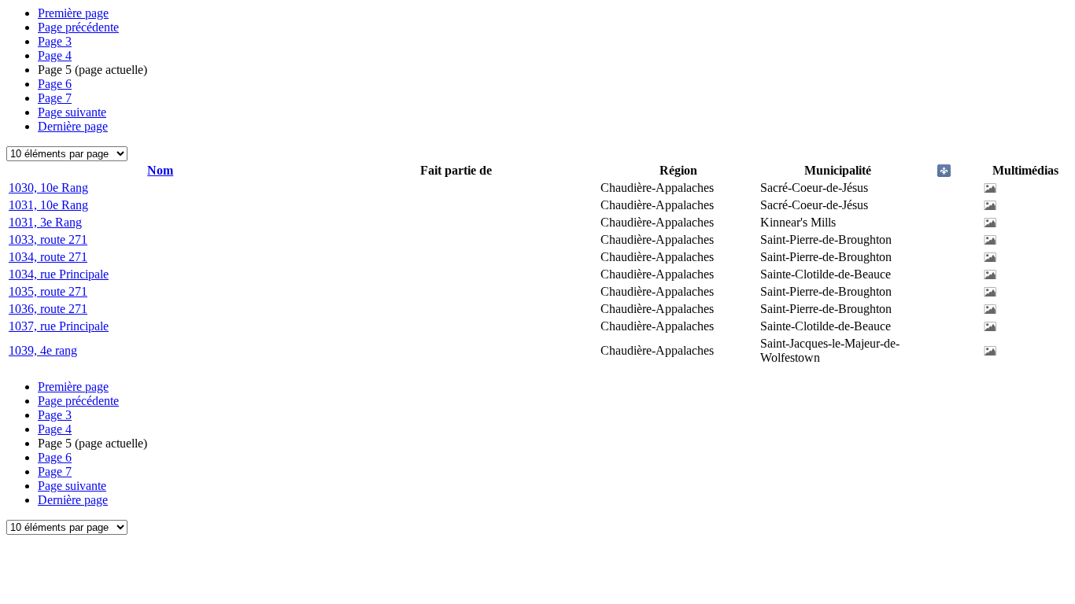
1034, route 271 (48, 256)
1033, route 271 (48, 239)
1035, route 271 (48, 291)
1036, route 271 (48, 308)
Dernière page (73, 126)
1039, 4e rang (43, 350)
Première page (73, 13)
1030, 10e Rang (48, 187)
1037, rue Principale (59, 326)
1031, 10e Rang (48, 205)
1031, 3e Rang (45, 222)
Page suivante (72, 112)
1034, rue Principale (59, 274)
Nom (160, 170)
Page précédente (78, 27)
